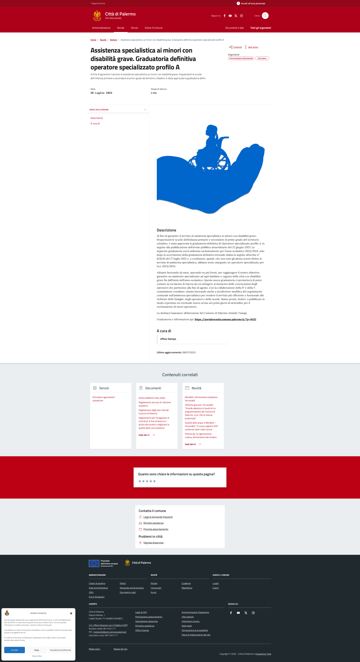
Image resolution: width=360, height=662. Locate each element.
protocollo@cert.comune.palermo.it (110, 632)
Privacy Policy (37, 656)
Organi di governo (97, 583)
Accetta (14, 650)
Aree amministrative (98, 587)
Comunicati (156, 587)
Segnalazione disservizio (146, 621)
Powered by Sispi (263, 654)
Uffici (91, 592)
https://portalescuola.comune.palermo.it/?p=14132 (225, 319)
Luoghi (216, 583)
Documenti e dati (234, 28)
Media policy (94, 649)
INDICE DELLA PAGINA (98, 109)
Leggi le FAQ (141, 612)
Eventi (216, 587)
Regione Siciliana (98, 3)
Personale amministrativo (132, 587)
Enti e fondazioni (96, 596)
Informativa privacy (191, 621)
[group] (111, 417)
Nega (36, 650)
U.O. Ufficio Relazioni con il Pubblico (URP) (108, 625)
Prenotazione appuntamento (148, 616)
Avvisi (153, 592)
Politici (123, 583)
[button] (71, 613)
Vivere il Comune (154, 28)
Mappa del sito (120, 649)
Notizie (154, 583)
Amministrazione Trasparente (195, 612)
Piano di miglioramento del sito (196, 634)
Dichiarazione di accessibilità (195, 630)
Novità (120, 28)
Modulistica (187, 587)
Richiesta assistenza (144, 625)
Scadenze (186, 583)
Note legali (187, 625)
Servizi (134, 28)
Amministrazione (101, 28)
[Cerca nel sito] (265, 15)
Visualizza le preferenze (60, 650)
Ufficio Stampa (168, 339)
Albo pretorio (188, 616)
